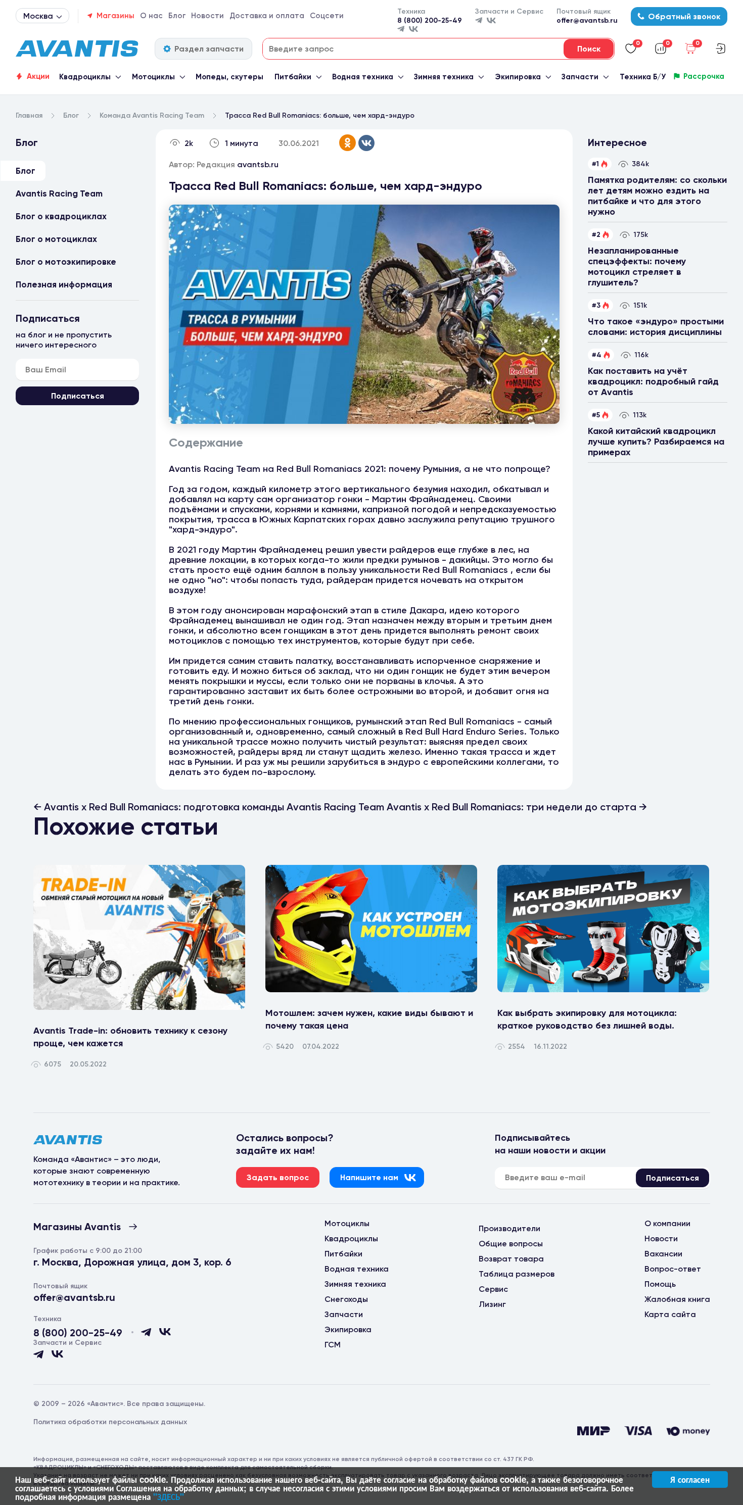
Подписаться (77, 396)
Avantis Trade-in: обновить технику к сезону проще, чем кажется (130, 1037)
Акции (38, 76)
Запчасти (580, 76)
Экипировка (518, 76)
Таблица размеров (516, 1274)
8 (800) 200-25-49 (429, 20)
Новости (207, 15)
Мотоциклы (153, 76)
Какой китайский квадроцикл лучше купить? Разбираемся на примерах (656, 441)
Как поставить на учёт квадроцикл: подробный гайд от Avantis (653, 381)
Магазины (115, 15)
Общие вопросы (511, 1243)
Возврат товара (511, 1259)
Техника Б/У (643, 76)
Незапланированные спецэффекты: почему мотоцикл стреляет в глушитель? (637, 266)
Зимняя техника (444, 76)
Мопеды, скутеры (229, 76)
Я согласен (690, 1479)
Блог (177, 15)
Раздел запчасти (209, 49)
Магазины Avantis (77, 1227)
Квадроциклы (85, 76)
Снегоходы (346, 1299)
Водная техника (362, 76)
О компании (667, 1223)
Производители (509, 1228)
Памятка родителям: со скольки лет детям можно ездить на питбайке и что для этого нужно (657, 195)
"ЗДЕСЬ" (168, 1496)
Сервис (493, 1289)
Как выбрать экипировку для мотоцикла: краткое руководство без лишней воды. (587, 1019)
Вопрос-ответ (672, 1269)
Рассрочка (703, 76)
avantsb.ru (257, 164)
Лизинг (492, 1304)
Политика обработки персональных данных (110, 1422)
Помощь (660, 1284)
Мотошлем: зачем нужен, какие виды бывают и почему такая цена (369, 1019)
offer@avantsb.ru (587, 20)
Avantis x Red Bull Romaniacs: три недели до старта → (517, 807)
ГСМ (332, 1344)
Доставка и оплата (266, 15)
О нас (151, 15)
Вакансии (663, 1253)
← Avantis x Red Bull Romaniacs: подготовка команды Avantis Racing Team (210, 807)
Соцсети (327, 15)
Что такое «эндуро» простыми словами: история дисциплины (656, 326)
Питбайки (292, 76)
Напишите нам (369, 1177)
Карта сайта (670, 1314)
